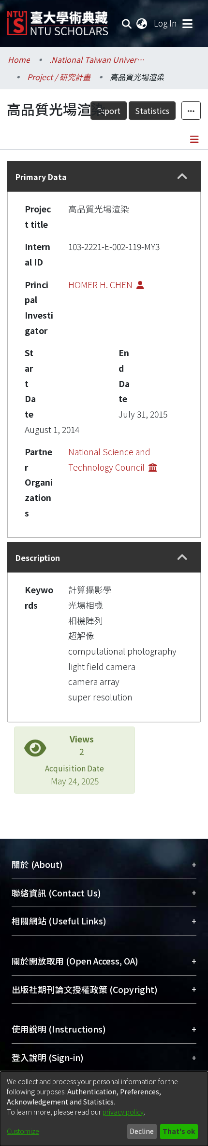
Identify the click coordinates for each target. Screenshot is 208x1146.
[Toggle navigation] (187, 23)
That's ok (179, 1131)
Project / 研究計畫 (58, 77)
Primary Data (41, 176)
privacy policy (123, 1112)
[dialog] (104, 1109)
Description (37, 557)
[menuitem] (142, 23)
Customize (23, 1131)
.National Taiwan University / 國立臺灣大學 (97, 59)
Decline (142, 1131)
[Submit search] (127, 23)
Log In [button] (166, 23)
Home (19, 59)
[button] (182, 176)
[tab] (104, 176)
